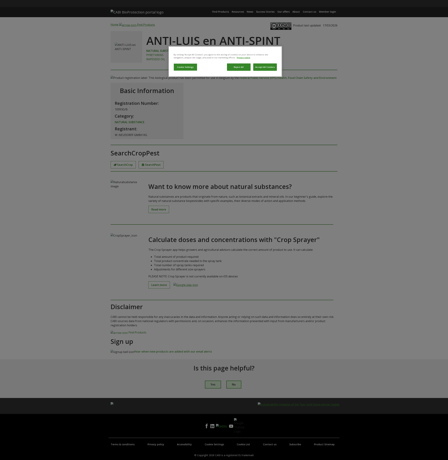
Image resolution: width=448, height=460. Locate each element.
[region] (225, 61)
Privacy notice (243, 57)
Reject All (239, 67)
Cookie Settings (185, 67)
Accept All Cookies (265, 67)
